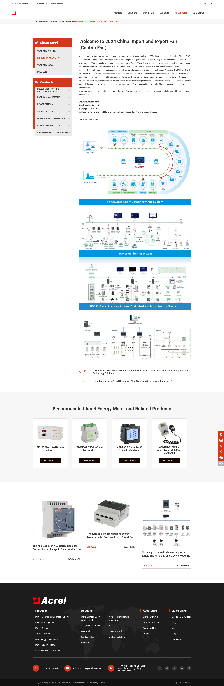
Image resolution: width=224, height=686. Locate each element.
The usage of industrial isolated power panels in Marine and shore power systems (166, 554)
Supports (164, 12)
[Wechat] (221, 458)
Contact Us (198, 12)
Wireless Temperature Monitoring (119, 618)
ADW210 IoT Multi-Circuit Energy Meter (90, 449)
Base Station (86, 631)
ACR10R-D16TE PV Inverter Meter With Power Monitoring (169, 450)
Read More (49, 460)
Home (38, 21)
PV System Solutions (90, 625)
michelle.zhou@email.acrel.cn (49, 3)
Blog (174, 622)
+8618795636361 (20, 3)
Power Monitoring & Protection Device (48, 90)
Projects (42, 72)
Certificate (148, 12)
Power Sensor (45, 104)
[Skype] (221, 434)
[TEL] (221, 446)
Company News (45, 65)
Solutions (132, 12)
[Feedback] (221, 463)
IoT (110, 625)
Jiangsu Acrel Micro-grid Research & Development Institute (67, 682)
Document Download (181, 617)
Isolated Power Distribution (52, 132)
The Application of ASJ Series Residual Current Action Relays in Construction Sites (57, 547)
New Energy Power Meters (51, 118)
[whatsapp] (221, 452)
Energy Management (48, 97)
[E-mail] (221, 440)
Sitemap (173, 682)
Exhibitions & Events (63, 21)
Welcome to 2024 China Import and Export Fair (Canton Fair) (99, 21)
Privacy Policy (185, 682)
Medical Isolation (117, 637)
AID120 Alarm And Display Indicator (50, 449)
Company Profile (46, 51)
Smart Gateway (45, 111)
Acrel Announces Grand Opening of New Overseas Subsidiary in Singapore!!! (133, 381)
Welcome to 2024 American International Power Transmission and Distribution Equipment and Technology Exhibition (141, 372)
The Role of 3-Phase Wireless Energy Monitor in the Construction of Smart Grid (110, 535)
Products (117, 12)
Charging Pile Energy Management (90, 618)
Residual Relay (87, 637)
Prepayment (86, 642)
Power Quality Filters (49, 125)
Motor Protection (116, 631)
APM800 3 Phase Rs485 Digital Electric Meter (129, 449)
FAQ (174, 633)
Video (174, 628)
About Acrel (181, 12)
